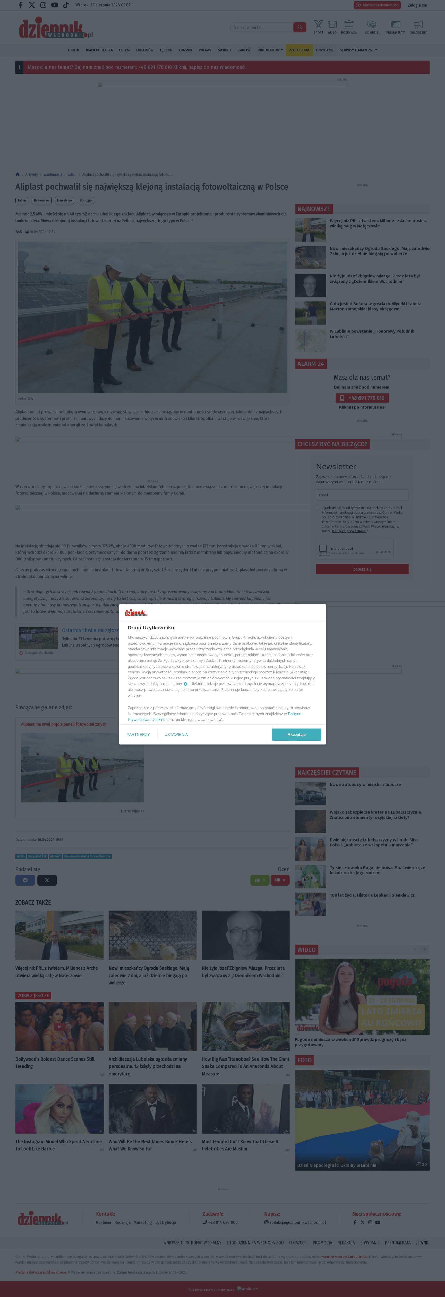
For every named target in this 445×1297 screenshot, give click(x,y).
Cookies (158, 719)
